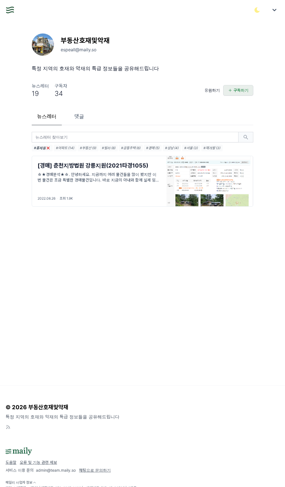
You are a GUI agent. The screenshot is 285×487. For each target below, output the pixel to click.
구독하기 (241, 90)
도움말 (11, 462)
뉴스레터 (46, 116)
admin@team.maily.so (56, 470)
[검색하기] (245, 137)
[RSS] (8, 427)
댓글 (79, 116)
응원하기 (212, 90)
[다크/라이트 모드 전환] (257, 10)
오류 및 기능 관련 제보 (38, 462)
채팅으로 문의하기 (95, 470)
